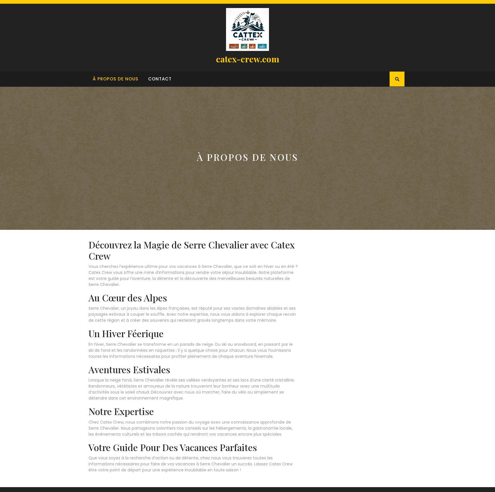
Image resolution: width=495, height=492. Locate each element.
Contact (160, 79)
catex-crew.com (247, 59)
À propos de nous (115, 79)
